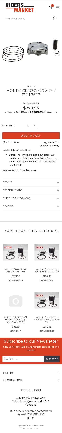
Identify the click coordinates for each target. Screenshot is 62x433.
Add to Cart (31, 135)
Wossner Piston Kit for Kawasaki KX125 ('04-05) (47, 270)
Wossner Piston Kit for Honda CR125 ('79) (16, 270)
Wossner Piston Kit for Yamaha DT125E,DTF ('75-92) (47, 319)
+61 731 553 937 (33, 414)
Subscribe (52, 359)
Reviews (8, 206)
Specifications (13, 190)
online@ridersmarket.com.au (33, 411)
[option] (31, 51)
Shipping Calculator (17, 198)
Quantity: (8, 125)
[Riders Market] (20, 7)
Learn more (52, 112)
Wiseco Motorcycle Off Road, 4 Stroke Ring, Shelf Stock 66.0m (16, 319)
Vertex (31, 86)
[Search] (54, 18)
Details (8, 182)
